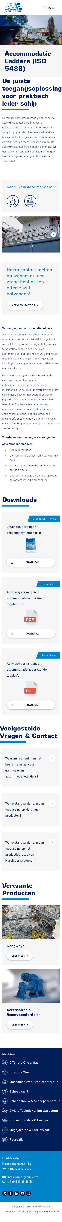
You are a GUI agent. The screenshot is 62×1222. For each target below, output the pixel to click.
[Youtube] (23, 1195)
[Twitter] (5, 1195)
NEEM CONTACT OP (23, 305)
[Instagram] (28, 1195)
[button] (54, 234)
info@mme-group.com (22, 1177)
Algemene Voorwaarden (47, 1211)
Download (32, 562)
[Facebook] (11, 1195)
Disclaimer (10, 1211)
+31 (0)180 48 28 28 (19, 1181)
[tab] (31, 767)
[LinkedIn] (17, 1195)
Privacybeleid (26, 1211)
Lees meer (18, 955)
